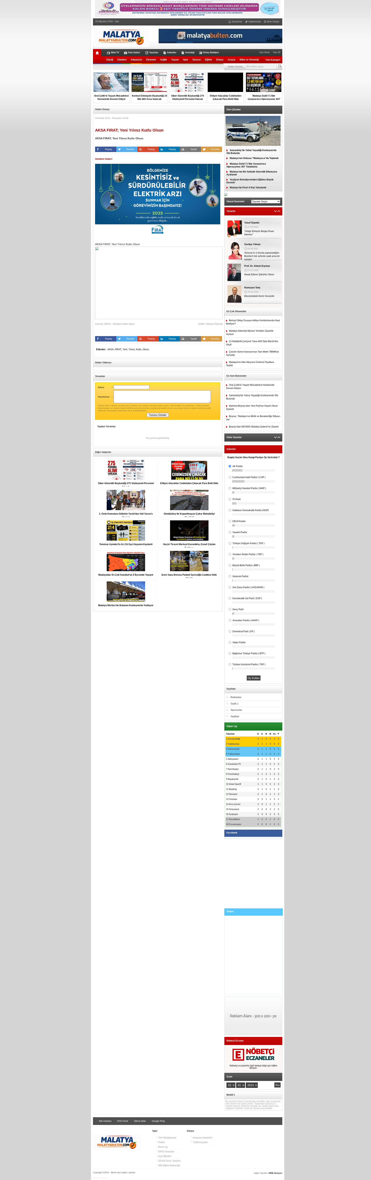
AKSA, (111, 349)
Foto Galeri (134, 52)
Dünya (219, 59)
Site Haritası (104, 1121)
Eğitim (208, 59)
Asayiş (231, 59)
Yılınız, (132, 349)
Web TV (115, 52)
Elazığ (109, 59)
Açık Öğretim (164, 1156)
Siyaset (196, 59)
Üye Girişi (264, 52)
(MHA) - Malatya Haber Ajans (119, 324)
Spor (185, 59)
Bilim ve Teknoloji (249, 59)
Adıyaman (136, 59)
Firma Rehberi (211, 52)
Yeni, (125, 349)
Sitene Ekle (139, 1121)
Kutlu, (139, 349)
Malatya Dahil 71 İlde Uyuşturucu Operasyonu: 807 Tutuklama (246, 165)
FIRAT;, (119, 349)
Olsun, (146, 349)
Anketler (171, 52)
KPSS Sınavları (166, 1151)
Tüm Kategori (272, 60)
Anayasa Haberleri (202, 1137)
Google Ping (158, 1121)
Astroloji (189, 52)
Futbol (161, 1142)
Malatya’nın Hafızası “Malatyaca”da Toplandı (254, 158)
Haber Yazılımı (100, 1178)
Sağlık (163, 59)
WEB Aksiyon (275, 1173)
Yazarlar (153, 52)
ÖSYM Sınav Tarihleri (169, 1161)
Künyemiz (236, 21)
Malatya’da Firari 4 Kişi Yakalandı (248, 187)
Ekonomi (151, 59)
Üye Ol (276, 52)
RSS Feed (122, 1121)
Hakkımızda (254, 21)
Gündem (122, 59)
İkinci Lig (163, 1147)
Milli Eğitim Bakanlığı (169, 1165)
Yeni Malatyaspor (167, 1137)
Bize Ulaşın (273, 21)
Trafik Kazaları (200, 1142)
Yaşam (175, 59)
